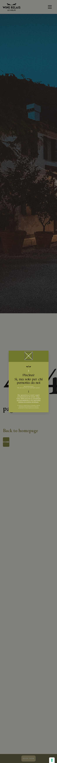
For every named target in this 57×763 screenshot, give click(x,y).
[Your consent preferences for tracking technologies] (52, 760)
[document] (28, 381)
